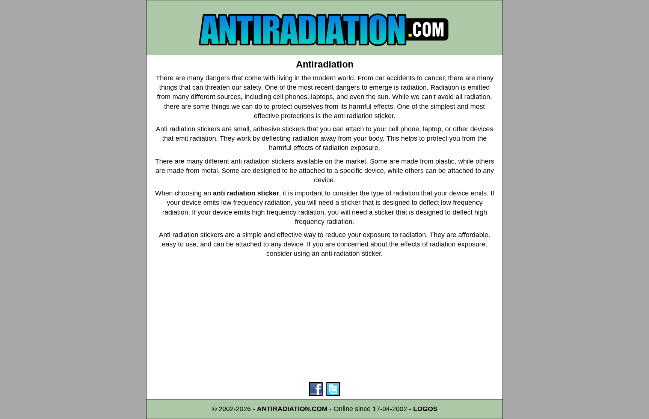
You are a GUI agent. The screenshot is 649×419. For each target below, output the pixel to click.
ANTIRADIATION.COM (292, 409)
